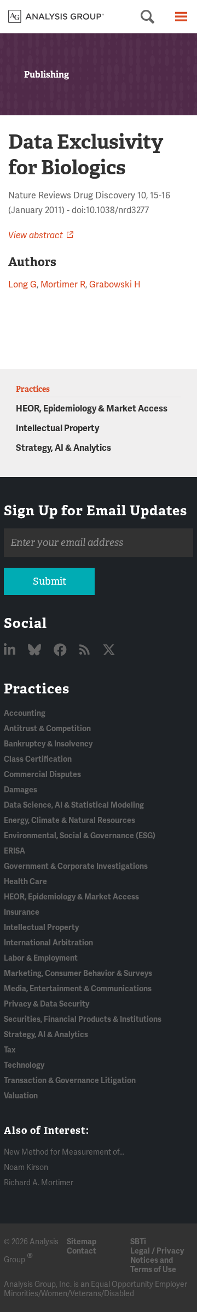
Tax (9, 1050)
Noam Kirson (26, 1167)
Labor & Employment (41, 958)
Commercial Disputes (42, 774)
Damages (20, 790)
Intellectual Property (57, 428)
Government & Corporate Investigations (76, 866)
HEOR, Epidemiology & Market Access (91, 408)
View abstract (35, 235)
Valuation (21, 1096)
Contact (81, 1251)
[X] (108, 650)
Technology (24, 1065)
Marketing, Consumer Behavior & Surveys (78, 973)
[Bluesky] (36, 650)
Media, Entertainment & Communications (78, 988)
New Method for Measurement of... (64, 1152)
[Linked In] (11, 650)
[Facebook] (61, 650)
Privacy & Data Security (46, 1004)
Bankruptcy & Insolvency (48, 744)
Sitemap (81, 1241)
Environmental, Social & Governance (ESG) (79, 835)
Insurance (21, 912)
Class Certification (38, 759)
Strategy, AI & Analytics (63, 448)
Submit (49, 581)
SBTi (138, 1241)
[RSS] (85, 650)
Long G (22, 284)
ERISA (14, 851)
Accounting (24, 713)
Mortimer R (62, 284)
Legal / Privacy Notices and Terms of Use (157, 1260)
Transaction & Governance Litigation (70, 1080)
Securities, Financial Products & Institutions (82, 1019)
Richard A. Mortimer (38, 1182)
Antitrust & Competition (47, 728)
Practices (36, 688)
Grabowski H (115, 284)
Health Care (25, 881)
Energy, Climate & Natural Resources (69, 820)
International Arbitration (48, 943)
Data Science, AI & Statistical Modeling (74, 805)
